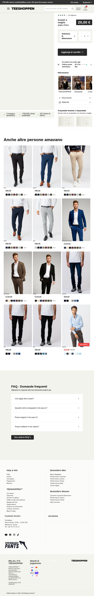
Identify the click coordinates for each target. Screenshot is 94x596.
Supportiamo (11, 504)
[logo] (22, 8)
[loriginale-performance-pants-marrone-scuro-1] (17, 195)
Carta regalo (54, 485)
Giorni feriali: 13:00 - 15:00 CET (16, 522)
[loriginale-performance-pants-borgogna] (14, 195)
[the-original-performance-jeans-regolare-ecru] (70, 301)
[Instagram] (14, 535)
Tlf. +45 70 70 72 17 (12, 527)
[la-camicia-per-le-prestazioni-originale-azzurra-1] (65, 354)
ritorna (9, 476)
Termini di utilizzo (13, 498)
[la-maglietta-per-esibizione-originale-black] (67, 354)
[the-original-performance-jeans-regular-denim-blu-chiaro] (75, 301)
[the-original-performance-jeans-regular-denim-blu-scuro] (65, 301)
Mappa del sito (12, 502)
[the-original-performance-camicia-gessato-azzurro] (77, 354)
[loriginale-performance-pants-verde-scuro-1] (22, 195)
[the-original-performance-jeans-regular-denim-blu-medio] (77, 301)
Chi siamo (74, 2)
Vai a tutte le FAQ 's (22, 437)
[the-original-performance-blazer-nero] (70, 248)
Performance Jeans (57, 479)
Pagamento (11, 481)
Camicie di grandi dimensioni (60, 495)
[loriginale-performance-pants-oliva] (12, 195)
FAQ (8, 474)
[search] (72, 8)
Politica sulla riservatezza (16, 500)
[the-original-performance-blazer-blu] (65, 248)
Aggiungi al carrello (70, 52)
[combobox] (58, 8)
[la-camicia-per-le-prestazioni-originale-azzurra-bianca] (80, 354)
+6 (24, 195)
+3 (83, 248)
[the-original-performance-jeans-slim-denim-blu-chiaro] (43, 354)
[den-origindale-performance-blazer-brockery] (67, 248)
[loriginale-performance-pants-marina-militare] (9, 195)
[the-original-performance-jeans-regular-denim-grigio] (72, 301)
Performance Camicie (58, 476)
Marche (9, 483)
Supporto (86, 2)
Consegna (10, 479)
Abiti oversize (55, 502)
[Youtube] (6, 534)
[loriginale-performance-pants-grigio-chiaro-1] (19, 195)
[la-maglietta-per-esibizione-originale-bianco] (75, 354)
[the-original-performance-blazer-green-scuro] (77, 248)
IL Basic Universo (13, 509)
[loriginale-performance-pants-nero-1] (7, 195)
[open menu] (8, 8)
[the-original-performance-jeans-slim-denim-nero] (36, 354)
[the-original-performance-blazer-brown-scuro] (75, 248)
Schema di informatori (15, 506)
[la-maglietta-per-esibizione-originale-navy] (72, 354)
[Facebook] (10, 535)
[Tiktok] (18, 535)
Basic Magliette (55, 474)
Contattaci (8, 520)
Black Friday (11, 511)
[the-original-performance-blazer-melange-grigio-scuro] (80, 248)
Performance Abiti (56, 483)
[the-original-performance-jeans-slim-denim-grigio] (41, 354)
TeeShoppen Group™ (28, 593)
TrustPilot (53, 561)
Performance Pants (57, 481)
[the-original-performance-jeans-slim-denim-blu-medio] (46, 354)
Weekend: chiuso (11, 525)
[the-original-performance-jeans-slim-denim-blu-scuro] (38, 354)
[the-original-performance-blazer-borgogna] (72, 248)
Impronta (10, 495)
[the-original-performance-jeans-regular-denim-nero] (67, 301)
